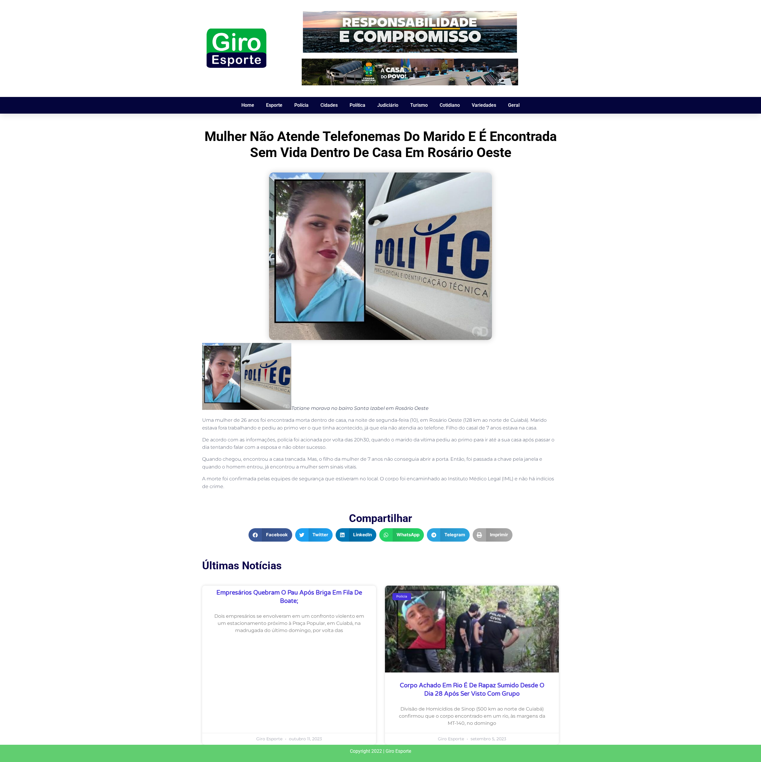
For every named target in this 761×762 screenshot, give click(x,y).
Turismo (419, 105)
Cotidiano (450, 105)
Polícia (301, 105)
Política (357, 105)
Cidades (329, 105)
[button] (270, 535)
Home (247, 105)
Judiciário (387, 105)
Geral (514, 105)
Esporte (274, 105)
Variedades (484, 105)
